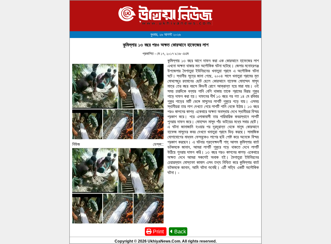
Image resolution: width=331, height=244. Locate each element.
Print (158, 232)
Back (179, 232)
